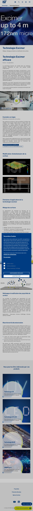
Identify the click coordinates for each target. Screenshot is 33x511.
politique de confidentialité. (10, 254)
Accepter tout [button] (16, 276)
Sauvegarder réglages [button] (16, 273)
